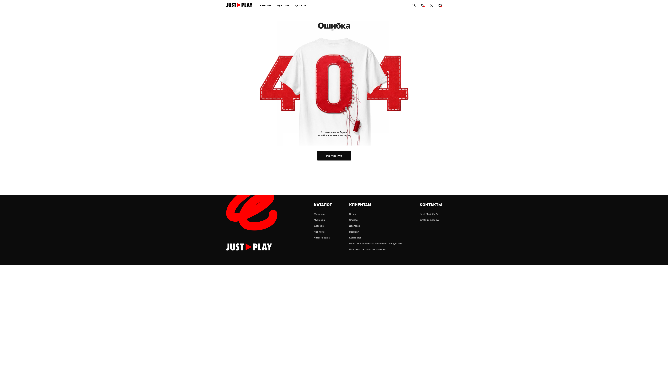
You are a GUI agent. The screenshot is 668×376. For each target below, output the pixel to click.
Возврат (354, 231)
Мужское (319, 219)
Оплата (353, 219)
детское (300, 5)
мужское (283, 5)
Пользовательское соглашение (367, 249)
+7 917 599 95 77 (429, 213)
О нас (352, 213)
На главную (334, 155)
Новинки (319, 231)
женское (265, 5)
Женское (319, 213)
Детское (319, 225)
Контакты (355, 237)
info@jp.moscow (429, 219)
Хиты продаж (322, 237)
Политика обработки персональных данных (375, 243)
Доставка (354, 225)
